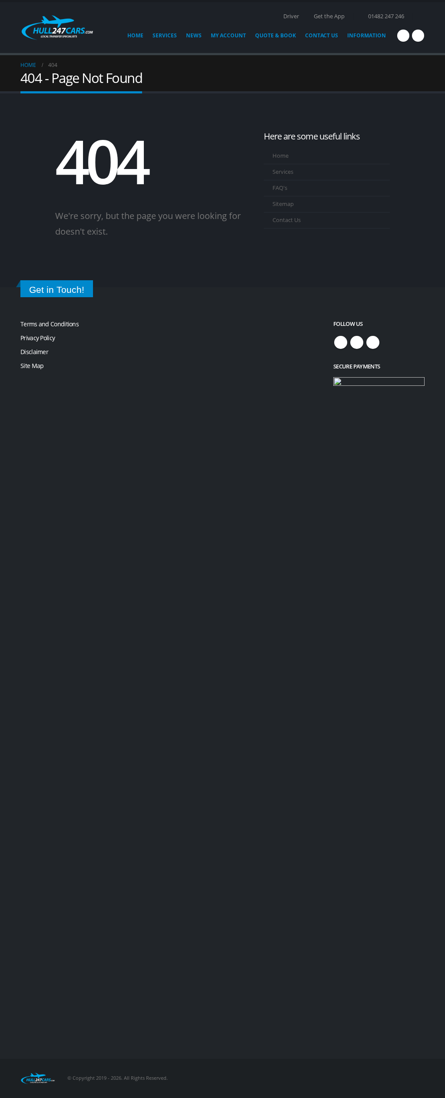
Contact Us (321, 35)
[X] (418, 36)
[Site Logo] (57, 27)
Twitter (356, 342)
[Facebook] (403, 36)
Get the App (329, 16)
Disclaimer (34, 352)
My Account (228, 35)
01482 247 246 (386, 16)
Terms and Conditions (49, 324)
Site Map (31, 366)
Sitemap (283, 204)
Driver (291, 16)
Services (165, 35)
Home (135, 35)
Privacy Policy (37, 338)
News (194, 35)
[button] (421, 16)
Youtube (372, 342)
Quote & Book (275, 35)
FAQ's (279, 188)
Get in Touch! (56, 290)
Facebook (340, 342)
